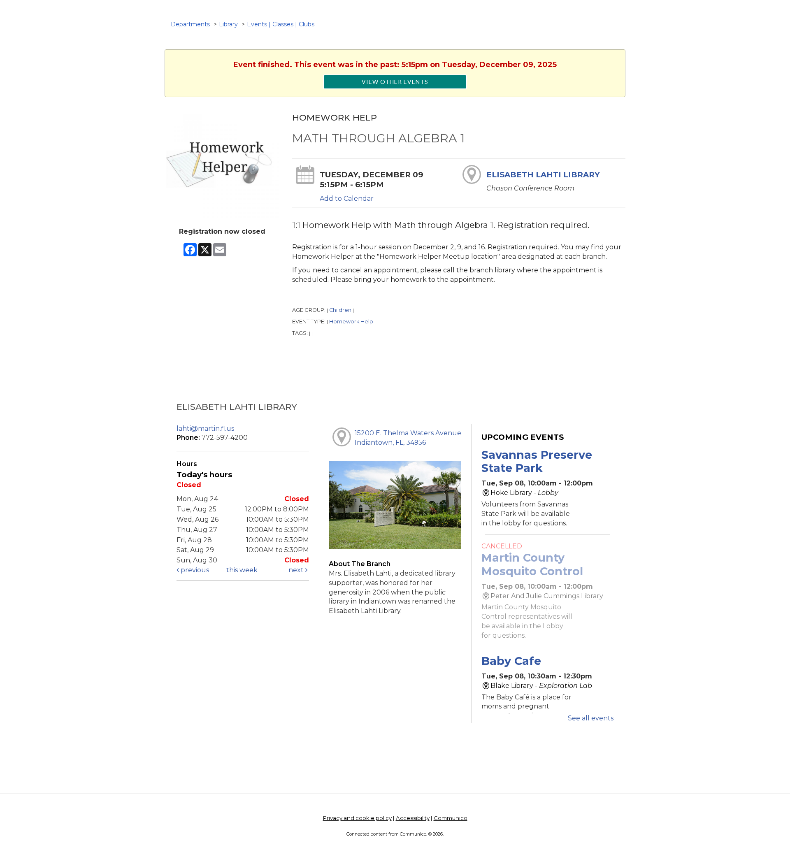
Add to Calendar (347, 198)
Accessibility (413, 818)
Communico (450, 818)
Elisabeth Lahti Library (543, 174)
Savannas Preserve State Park (536, 461)
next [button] (296, 570)
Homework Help (351, 321)
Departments (190, 24)
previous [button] (194, 570)
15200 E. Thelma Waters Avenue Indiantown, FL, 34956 (408, 437)
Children (340, 310)
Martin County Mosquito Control (532, 564)
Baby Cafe (511, 661)
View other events (395, 81)
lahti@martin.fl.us (205, 428)
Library (228, 24)
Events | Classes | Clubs (280, 24)
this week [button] (242, 570)
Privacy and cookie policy (357, 818)
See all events (590, 718)
